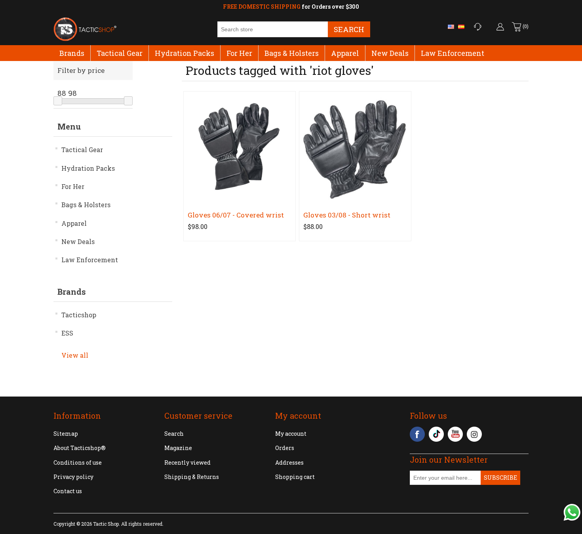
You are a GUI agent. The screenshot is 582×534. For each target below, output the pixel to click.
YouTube (455, 434)
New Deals (390, 53)
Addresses (289, 462)
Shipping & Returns (191, 477)
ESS (67, 333)
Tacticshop (78, 315)
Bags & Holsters (291, 53)
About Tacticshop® (79, 448)
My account (290, 433)
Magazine (178, 448)
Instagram (474, 434)
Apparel (345, 53)
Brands (71, 53)
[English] (451, 26)
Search (349, 29)
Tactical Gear (120, 53)
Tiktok (436, 434)
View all (74, 355)
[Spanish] (461, 26)
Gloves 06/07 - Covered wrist (236, 215)
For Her (239, 53)
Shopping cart (295, 477)
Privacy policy (73, 477)
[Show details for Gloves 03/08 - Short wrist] (355, 147)
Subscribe (500, 477)
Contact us (67, 491)
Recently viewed (187, 462)
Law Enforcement (452, 53)
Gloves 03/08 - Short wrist (346, 215)
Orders (284, 448)
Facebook (417, 434)
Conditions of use (77, 462)
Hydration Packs (184, 53)
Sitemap (65, 433)
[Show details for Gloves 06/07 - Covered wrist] (239, 147)
